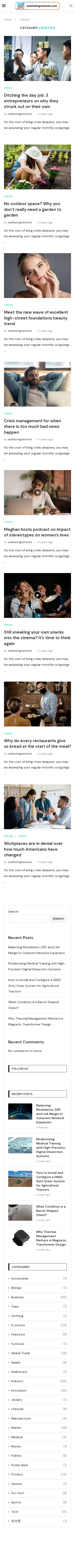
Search (13, 911)
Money (39, 1446)
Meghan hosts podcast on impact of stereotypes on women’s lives (37, 532)
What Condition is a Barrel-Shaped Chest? (51, 1211)
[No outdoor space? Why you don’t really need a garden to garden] (37, 167)
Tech (39, 1512)
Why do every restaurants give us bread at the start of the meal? (37, 743)
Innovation (39, 1390)
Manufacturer (39, 1418)
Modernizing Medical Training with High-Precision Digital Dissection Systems (50, 1147)
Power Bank (39, 1465)
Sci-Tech (39, 1493)
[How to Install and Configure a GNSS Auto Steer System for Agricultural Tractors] (20, 1179)
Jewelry (39, 1400)
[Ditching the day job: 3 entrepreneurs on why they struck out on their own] (37, 58)
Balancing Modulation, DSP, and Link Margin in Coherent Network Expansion (50, 1113)
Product (39, 1474)
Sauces (39, 1484)
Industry (39, 1381)
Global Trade (39, 1353)
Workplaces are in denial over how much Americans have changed (33, 849)
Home (7, 19)
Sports (39, 1502)
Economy (39, 1325)
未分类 (39, 1521)
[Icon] (37, 492)
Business (39, 1297)
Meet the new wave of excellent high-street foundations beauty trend (36, 318)
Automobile (39, 1278)
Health (39, 1362)
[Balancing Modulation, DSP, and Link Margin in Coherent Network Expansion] (20, 1111)
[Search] (71, 6)
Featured (39, 1334)
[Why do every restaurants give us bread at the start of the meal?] (37, 704)
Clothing (39, 1316)
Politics (39, 1456)
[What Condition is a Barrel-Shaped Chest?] (20, 1213)
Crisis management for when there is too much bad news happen (32, 426)
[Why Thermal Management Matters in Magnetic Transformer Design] (20, 1238)
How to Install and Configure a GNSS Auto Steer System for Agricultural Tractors (34, 986)
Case (39, 1306)
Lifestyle (39, 1409)
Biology (39, 1288)
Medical (39, 1437)
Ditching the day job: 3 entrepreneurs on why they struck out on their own (31, 101)
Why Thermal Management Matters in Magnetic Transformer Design (51, 1238)
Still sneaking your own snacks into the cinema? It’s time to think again (37, 637)
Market (39, 1428)
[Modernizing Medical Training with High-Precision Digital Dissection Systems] (20, 1145)
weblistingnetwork (20, 114)
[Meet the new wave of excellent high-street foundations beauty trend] (37, 275)
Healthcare (39, 1372)
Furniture (39, 1344)
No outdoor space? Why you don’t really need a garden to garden (32, 209)
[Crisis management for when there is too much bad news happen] (37, 384)
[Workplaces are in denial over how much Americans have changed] (37, 806)
